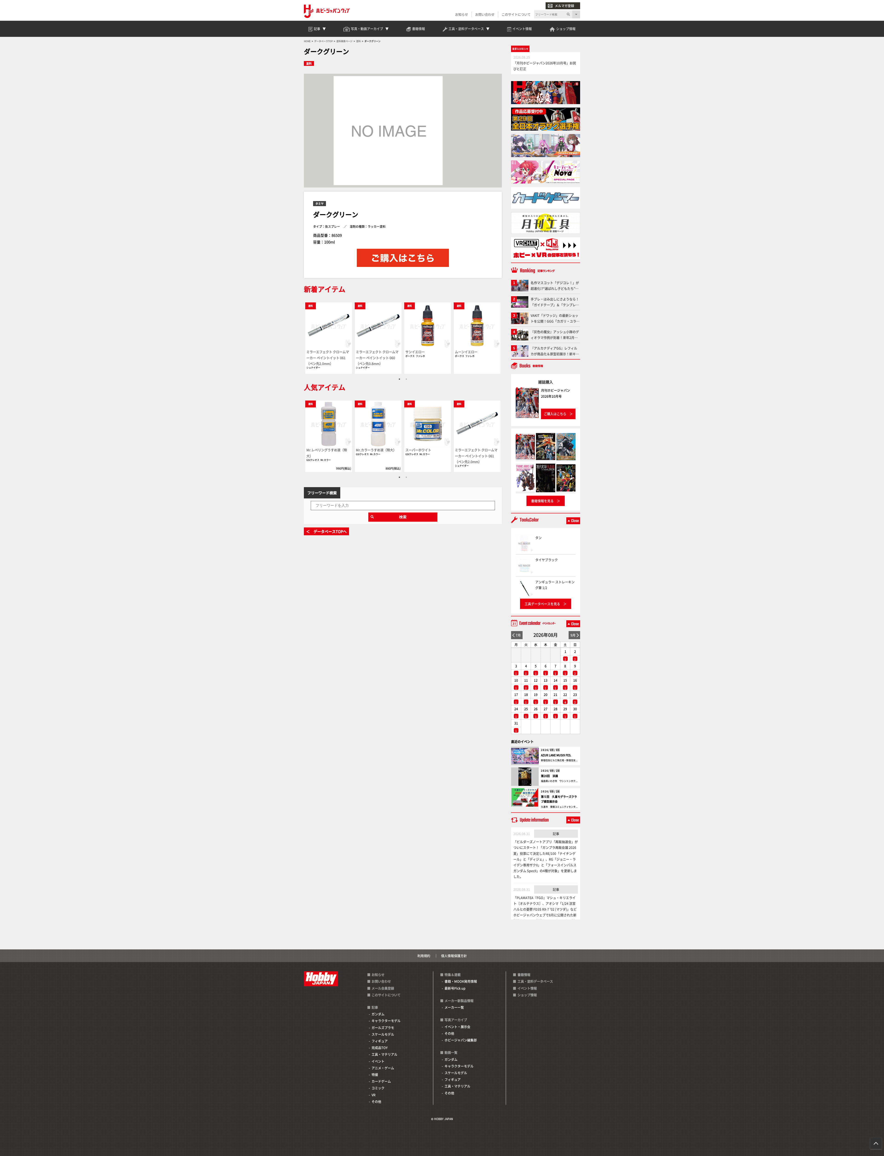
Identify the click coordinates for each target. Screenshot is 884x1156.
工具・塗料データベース (535, 981)
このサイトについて (516, 14)
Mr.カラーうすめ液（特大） (376, 450)
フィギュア (380, 1041)
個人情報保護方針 (454, 955)
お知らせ (461, 14)
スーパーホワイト (418, 450)
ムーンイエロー (466, 351)
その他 (376, 1101)
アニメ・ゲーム (383, 1067)
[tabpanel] (328, 338)
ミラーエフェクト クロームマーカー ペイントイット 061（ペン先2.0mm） (327, 357)
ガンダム (378, 1014)
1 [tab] (399, 379)
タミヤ (319, 203)
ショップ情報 (527, 994)
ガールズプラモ (383, 1027)
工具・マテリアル (384, 1054)
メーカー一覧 (454, 1007)
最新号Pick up (455, 988)
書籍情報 (524, 974)
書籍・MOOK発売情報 (461, 981)
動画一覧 (451, 1052)
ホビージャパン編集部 (461, 1040)
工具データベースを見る (542, 603)
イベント (378, 1061)
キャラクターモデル (386, 1020)
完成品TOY (380, 1047)
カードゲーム (381, 1081)
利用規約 (423, 955)
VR (373, 1094)
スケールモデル (383, 1034)
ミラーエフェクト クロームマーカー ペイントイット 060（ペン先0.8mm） (377, 357)
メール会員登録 (383, 988)
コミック (378, 1088)
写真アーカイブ (456, 1019)
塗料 (309, 63)
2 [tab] (406, 379)
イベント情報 (527, 988)
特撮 (375, 1074)
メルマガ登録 (564, 5)
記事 (556, 833)
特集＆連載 (453, 974)
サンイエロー (415, 351)
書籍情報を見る (542, 500)
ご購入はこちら (555, 413)
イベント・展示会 (457, 1026)
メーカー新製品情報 (459, 1000)
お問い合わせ (484, 14)
